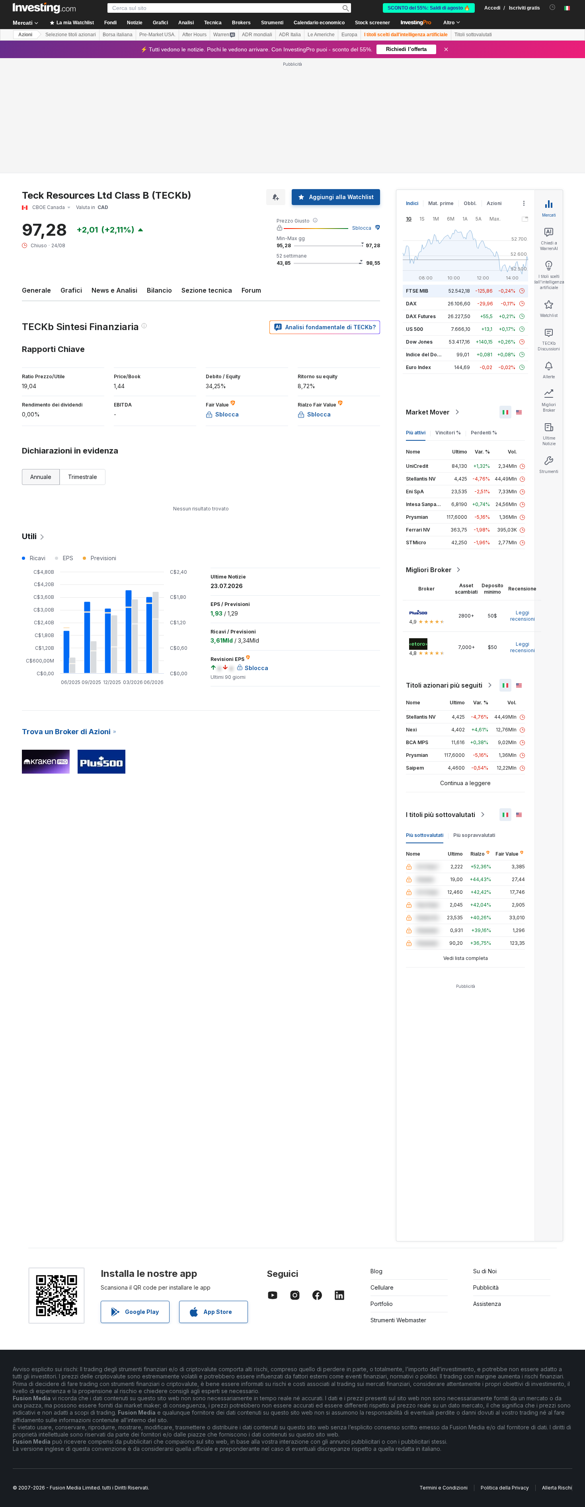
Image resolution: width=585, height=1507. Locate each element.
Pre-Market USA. (157, 34)
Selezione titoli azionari (70, 34)
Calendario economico (319, 22)
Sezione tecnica (206, 290)
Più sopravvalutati (474, 835)
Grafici (71, 290)
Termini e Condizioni (443, 1488)
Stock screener (372, 22)
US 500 (414, 329)
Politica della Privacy (505, 1488)
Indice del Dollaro (426, 355)
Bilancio (159, 290)
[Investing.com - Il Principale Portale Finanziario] (44, 8)
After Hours (194, 34)
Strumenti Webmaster (398, 1320)
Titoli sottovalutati (473, 34)
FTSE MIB (417, 291)
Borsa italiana (118, 34)
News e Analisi (114, 290)
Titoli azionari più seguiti (444, 685)
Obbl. (470, 203)
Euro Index (418, 367)
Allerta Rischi (557, 1488)
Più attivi (415, 433)
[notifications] (552, 7)
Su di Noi (485, 1271)
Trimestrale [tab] (82, 476)
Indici (412, 203)
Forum (251, 290)
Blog (376, 1271)
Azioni (25, 34)
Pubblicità (486, 1287)
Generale (36, 290)
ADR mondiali (257, 34)
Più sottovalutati (424, 835)
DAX (411, 304)
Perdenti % (484, 433)
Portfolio (381, 1303)
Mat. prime (441, 203)
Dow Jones (419, 342)
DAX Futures (421, 316)
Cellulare (382, 1287)
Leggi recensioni (522, 616)
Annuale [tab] (40, 476)
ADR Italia (290, 34)
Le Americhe (321, 34)
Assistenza (487, 1303)
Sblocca (361, 228)
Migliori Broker (429, 570)
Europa (349, 34)
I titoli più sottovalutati (440, 815)
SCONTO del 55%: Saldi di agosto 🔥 (429, 8)
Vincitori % (448, 433)
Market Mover (428, 412)
